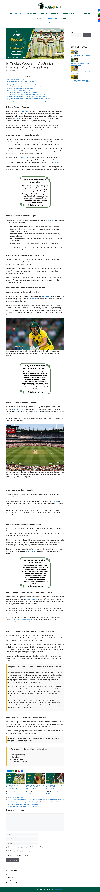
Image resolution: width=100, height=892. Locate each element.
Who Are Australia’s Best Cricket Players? (20, 83)
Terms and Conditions (13, 883)
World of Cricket (52, 18)
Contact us (9, 875)
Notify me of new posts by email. (18, 855)
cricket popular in (31, 551)
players (57, 162)
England (18, 118)
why (16, 130)
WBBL (57, 501)
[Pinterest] (19, 771)
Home (10, 13)
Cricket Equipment (30, 13)
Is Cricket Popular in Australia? (16, 79)
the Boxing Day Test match (22, 619)
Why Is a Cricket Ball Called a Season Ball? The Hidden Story (24, 804)
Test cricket (45, 296)
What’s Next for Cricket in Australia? (18, 90)
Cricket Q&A (37, 18)
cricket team (24, 157)
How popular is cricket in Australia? (36, 799)
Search (73, 32)
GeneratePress (59, 889)
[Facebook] (7, 771)
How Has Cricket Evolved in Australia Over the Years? (24, 87)
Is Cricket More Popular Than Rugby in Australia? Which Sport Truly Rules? (35, 787)
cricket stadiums (17, 409)
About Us (64, 18)
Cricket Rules (43, 13)
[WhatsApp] (13, 771)
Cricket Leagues (84, 13)
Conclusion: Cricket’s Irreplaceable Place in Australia (23, 100)
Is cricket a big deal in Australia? (54, 799)
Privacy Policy (10, 877)
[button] (50, 22)
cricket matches (31, 599)
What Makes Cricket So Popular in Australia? (21, 81)
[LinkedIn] (10, 771)
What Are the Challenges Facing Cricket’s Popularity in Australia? (27, 96)
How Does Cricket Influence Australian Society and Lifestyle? (26, 94)
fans (51, 220)
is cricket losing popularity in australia (30, 801)
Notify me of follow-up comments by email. (21, 851)
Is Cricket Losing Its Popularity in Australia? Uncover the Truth (13, 787)
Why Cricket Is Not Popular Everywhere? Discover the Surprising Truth (54, 787)
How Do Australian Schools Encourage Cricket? (22, 92)
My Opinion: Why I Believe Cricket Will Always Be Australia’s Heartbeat (29, 98)
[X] (16, 771)
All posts (18, 13)
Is (13, 797)
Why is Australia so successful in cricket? (28, 802)
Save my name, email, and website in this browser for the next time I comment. (33, 847)
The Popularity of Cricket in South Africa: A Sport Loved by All (24, 806)
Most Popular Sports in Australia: (49, 801)
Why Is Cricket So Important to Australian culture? (22, 85)
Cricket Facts (55, 13)
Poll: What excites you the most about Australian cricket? (27, 102)
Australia (25, 111)
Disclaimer (9, 880)
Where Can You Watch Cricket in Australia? (20, 88)
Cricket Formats (68, 13)
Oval (35, 411)
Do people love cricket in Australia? (17, 799)
